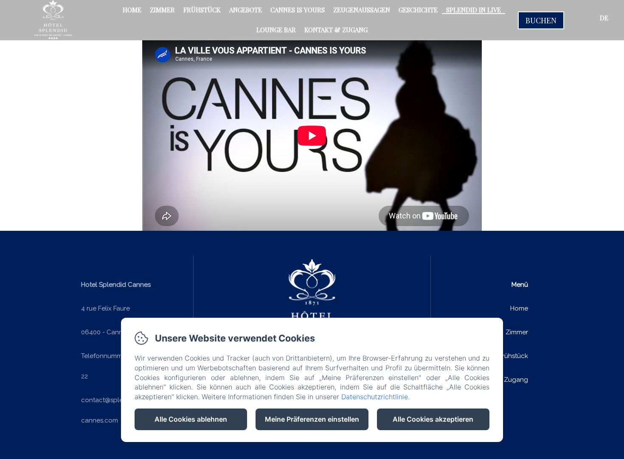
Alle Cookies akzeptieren (433, 419)
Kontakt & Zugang (336, 29)
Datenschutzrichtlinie (374, 396)
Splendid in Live (473, 10)
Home (132, 10)
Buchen (541, 20)
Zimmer (162, 10)
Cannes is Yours (297, 10)
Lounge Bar (276, 29)
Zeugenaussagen (361, 10)
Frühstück (202, 10)
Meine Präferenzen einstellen (312, 419)
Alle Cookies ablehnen (191, 419)
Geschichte (418, 10)
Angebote (245, 10)
